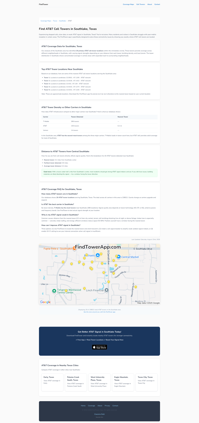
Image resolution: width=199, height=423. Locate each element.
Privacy (107, 406)
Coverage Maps (128, 4)
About (149, 4)
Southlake (62, 21)
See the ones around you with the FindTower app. (99, 312)
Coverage (91, 406)
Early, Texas (49, 377)
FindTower (43, 4)
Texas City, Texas (145, 377)
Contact (157, 4)
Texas (55, 21)
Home (83, 406)
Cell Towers (140, 4)
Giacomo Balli (99, 414)
